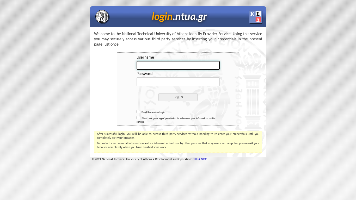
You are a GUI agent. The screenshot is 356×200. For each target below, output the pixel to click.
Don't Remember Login (153, 112)
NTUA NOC (200, 159)
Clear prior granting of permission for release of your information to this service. (176, 120)
